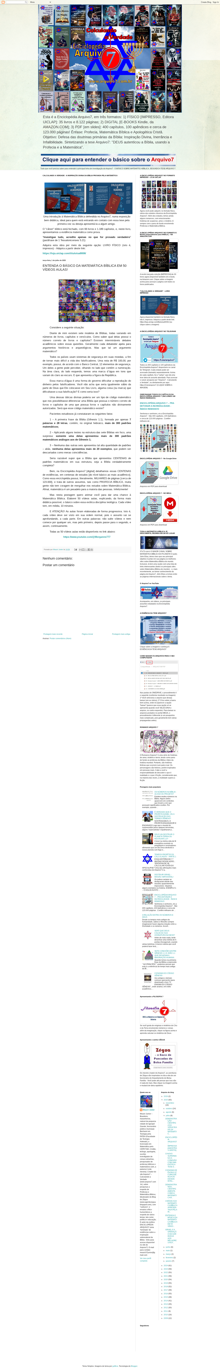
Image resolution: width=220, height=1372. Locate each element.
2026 (166, 1096)
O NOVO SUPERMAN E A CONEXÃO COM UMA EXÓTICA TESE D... (171, 1160)
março (168, 1254)
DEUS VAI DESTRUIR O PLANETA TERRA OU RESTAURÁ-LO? (164, 836)
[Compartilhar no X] (86, 549)
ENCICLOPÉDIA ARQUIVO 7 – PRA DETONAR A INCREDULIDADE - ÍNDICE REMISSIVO (157, 406)
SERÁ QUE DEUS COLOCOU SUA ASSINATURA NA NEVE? (164, 933)
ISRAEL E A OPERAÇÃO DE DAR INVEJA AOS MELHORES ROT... (171, 1236)
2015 (166, 1297)
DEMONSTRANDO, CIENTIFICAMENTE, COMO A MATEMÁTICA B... (171, 1191)
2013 (166, 1304)
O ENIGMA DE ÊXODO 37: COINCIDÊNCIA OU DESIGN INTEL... (171, 1175)
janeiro (169, 1261)
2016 (166, 1294)
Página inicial (87, 634)
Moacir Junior (149, 1110)
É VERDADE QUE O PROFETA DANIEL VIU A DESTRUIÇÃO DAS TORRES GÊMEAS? (164, 815)
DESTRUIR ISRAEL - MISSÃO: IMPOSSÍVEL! (163, 876)
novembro (170, 1103)
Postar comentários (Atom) (60, 638)
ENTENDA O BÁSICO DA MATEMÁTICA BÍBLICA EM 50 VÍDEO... (171, 1220)
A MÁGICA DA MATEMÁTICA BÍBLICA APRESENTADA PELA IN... (171, 1206)
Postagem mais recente (53, 634)
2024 (166, 1266)
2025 (166, 1100)
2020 (166, 1279)
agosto (169, 1112)
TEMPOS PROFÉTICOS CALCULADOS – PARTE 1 (165, 855)
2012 (166, 1308)
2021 (166, 1276)
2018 (166, 1287)
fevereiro (169, 1258)
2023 (166, 1269)
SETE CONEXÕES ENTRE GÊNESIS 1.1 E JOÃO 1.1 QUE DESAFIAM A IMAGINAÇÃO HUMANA (165, 954)
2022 (166, 1272)
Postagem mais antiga (121, 634)
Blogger (134, 1366)
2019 (166, 1283)
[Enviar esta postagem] (75, 549)
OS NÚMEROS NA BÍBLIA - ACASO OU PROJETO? (165, 793)
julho (168, 1116)
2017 (166, 1290)
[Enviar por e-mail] (80, 549)
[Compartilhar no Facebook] (88, 549)
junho (168, 1247)
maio (168, 1250)
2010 (166, 1315)
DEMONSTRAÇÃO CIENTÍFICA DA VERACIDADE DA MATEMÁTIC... (171, 1126)
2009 (166, 1318)
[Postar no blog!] (83, 549)
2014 (166, 1301)
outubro (169, 1108)
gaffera (115, 1366)
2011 (166, 1311)
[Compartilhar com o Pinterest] (91, 549)
